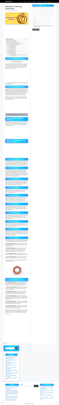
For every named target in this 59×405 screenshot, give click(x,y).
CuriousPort (8, 1)
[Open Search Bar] (52, 1)
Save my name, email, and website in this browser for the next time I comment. (43, 26)
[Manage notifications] (2, 402)
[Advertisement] (16, 32)
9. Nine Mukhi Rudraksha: (12, 52)
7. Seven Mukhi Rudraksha (12, 50)
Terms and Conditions (47, 1)
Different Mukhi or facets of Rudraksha (13, 42)
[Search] (16, 348)
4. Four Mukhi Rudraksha (12, 47)
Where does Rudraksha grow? (11, 41)
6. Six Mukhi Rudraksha (11, 49)
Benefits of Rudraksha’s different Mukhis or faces (15, 43)
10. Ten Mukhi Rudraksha (12, 53)
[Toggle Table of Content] (26, 39)
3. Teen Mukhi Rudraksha (12, 46)
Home (20, 1)
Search (22, 384)
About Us (29, 1)
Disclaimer (34, 1)
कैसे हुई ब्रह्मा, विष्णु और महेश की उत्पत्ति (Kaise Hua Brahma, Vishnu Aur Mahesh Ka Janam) (11, 393)
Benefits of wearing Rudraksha (11, 40)
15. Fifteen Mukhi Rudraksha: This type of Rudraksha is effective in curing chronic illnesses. (18, 55)
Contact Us (24, 1)
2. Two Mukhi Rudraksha (12, 45)
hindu (5, 343)
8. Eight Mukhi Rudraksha (12, 51)
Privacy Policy (40, 1)
